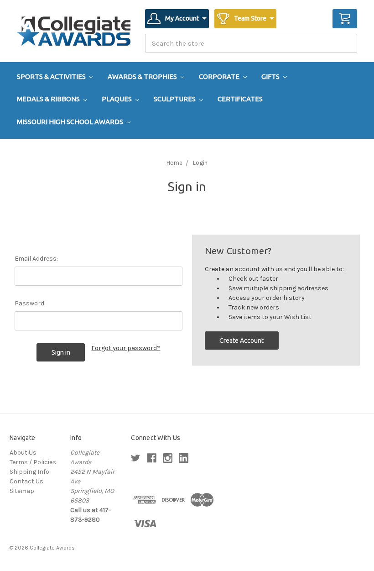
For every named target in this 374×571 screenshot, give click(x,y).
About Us (23, 452)
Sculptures (175, 99)
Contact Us (26, 481)
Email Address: (36, 258)
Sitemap (22, 491)
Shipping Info (29, 472)
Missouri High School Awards (71, 122)
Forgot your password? (125, 348)
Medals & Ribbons (49, 99)
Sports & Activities (52, 76)
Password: (30, 303)
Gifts (271, 76)
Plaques (117, 99)
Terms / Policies (33, 462)
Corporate (220, 76)
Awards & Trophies (143, 76)
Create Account (241, 340)
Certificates (240, 99)
